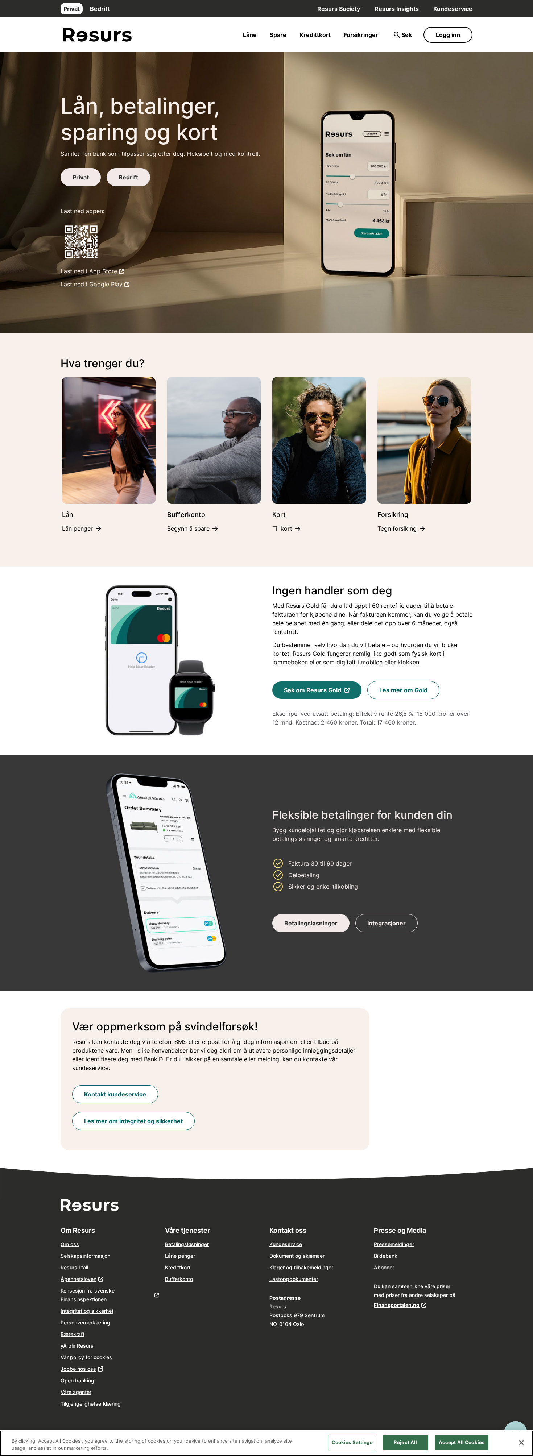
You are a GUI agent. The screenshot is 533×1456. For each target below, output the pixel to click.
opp (284, 1279)
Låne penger (180, 1256)
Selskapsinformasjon (85, 1256)
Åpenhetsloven (78, 1279)
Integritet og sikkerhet (87, 1311)
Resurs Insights (397, 8)
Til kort (282, 528)
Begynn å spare (188, 528)
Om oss (70, 1244)
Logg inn (448, 34)
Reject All (405, 1442)
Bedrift (100, 8)
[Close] (521, 1443)
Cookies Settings (352, 1442)
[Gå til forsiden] (97, 35)
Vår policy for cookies (86, 1357)
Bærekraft (72, 1334)
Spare (278, 34)
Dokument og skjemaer (297, 1256)
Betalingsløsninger (187, 1244)
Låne (250, 34)
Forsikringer (361, 34)
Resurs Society (338, 8)
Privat (71, 8)
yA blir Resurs (77, 1346)
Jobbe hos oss (78, 1369)
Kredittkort (315, 34)
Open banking (77, 1380)
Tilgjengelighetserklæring (91, 1404)
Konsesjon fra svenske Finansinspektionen (88, 1294)
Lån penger (77, 528)
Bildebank (385, 1256)
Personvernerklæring (85, 1322)
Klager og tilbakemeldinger (301, 1267)
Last (274, 1279)
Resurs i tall (74, 1267)
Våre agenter (76, 1392)
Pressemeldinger (394, 1244)
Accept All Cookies (461, 1442)
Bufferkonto (179, 1279)
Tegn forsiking (397, 528)
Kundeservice (452, 8)
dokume (299, 1279)
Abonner (384, 1267)
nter (313, 1279)
